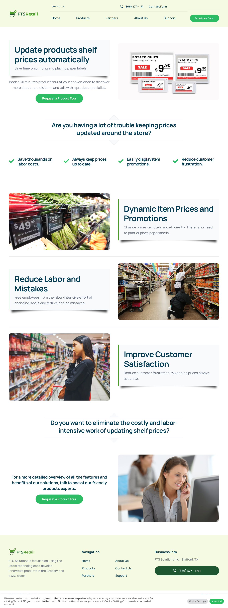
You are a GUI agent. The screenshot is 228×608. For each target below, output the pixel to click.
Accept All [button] (216, 601)
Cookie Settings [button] (197, 601)
